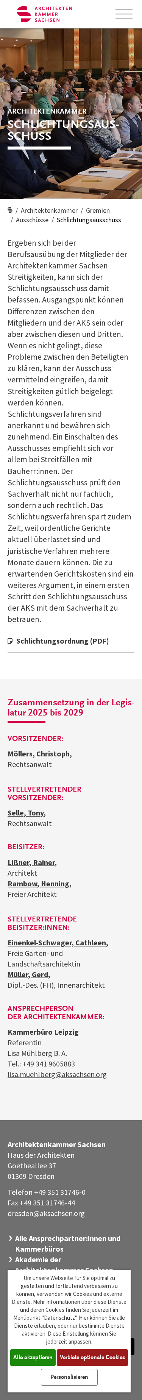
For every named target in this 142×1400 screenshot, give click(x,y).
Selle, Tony (26, 812)
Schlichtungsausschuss (89, 219)
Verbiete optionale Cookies (92, 1358)
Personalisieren (69, 1377)
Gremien (98, 210)
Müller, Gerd (28, 974)
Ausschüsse (32, 219)
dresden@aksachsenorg (46, 1213)
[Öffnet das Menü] (124, 14)
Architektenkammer (49, 210)
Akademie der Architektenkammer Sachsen (64, 1265)
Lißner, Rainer (31, 862)
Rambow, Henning (38, 883)
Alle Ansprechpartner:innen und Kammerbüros (67, 1243)
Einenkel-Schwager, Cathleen (57, 942)
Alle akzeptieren (33, 1358)
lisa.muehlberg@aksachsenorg (57, 1074)
